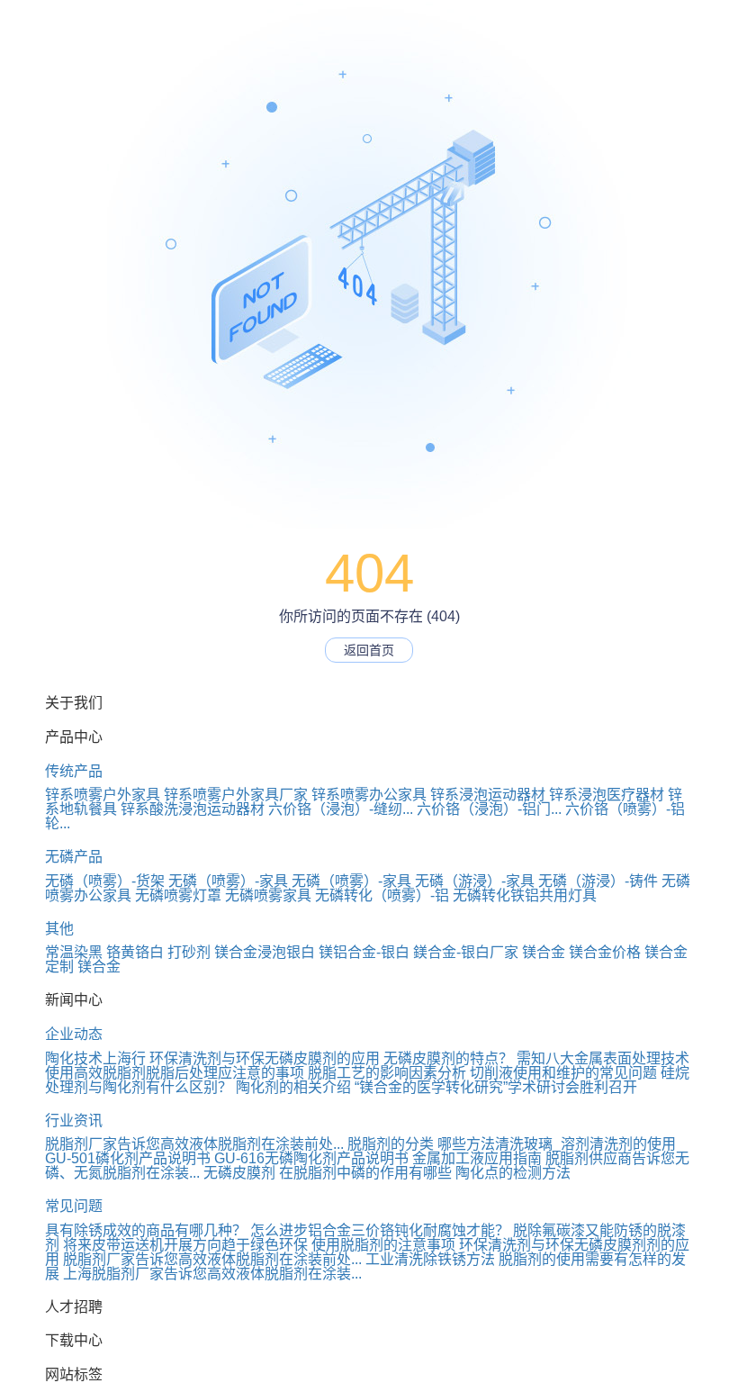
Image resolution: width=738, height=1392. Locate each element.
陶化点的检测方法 (513, 1172)
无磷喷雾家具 (268, 895)
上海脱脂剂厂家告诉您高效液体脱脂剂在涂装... (212, 1273)
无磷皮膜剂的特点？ (448, 1058)
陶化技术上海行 (95, 1058)
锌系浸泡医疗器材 (606, 794)
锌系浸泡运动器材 (487, 794)
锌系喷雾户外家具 (102, 794)
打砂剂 (189, 952)
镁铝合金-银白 (364, 952)
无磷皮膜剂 (239, 1172)
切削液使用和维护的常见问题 (563, 1072)
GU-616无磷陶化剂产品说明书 (311, 1158)
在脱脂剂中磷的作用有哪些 (365, 1172)
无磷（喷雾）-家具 (228, 881)
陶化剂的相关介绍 (293, 1087)
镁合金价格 (605, 952)
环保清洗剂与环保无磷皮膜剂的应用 (264, 1058)
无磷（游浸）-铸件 (598, 881)
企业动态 (74, 1034)
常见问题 (74, 1206)
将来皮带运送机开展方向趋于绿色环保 (185, 1244)
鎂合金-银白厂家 (465, 952)
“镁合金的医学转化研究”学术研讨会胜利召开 (496, 1087)
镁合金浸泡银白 (264, 952)
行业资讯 (74, 1120)
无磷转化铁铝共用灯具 (525, 895)
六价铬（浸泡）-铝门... (489, 809)
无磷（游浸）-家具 (475, 881)
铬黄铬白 (135, 952)
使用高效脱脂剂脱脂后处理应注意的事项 (174, 1072)
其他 (59, 928)
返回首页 (369, 650)
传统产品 (74, 771)
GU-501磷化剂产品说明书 (128, 1158)
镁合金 (543, 952)
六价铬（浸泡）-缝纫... (340, 809)
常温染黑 (74, 952)
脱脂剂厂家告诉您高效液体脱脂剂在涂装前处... (194, 1144)
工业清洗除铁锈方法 (430, 1259)
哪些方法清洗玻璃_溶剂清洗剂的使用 (556, 1144)
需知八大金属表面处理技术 (603, 1058)
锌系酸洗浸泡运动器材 (193, 809)
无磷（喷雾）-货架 (105, 881)
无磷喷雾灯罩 (178, 895)
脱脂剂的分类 (390, 1144)
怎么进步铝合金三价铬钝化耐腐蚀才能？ (379, 1230)
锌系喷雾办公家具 (369, 794)
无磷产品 (74, 856)
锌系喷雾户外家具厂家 (236, 794)
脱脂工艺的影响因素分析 (387, 1072)
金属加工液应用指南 (477, 1158)
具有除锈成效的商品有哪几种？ (146, 1230)
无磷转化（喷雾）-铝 (382, 895)
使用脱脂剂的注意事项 (383, 1244)
